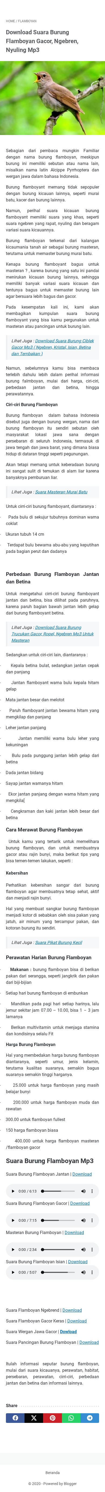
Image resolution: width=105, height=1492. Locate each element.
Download (82, 1174)
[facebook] (15, 1418)
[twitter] (33, 1418)
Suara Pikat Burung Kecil (58, 942)
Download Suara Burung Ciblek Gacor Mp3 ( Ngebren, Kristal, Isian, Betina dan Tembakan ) (52, 347)
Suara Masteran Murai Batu (61, 491)
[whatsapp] (71, 1418)
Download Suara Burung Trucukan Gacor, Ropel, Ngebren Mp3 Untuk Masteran (52, 634)
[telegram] (89, 1418)
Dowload (68, 1331)
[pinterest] (52, 1418)
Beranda (53, 1473)
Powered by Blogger (60, 1484)
